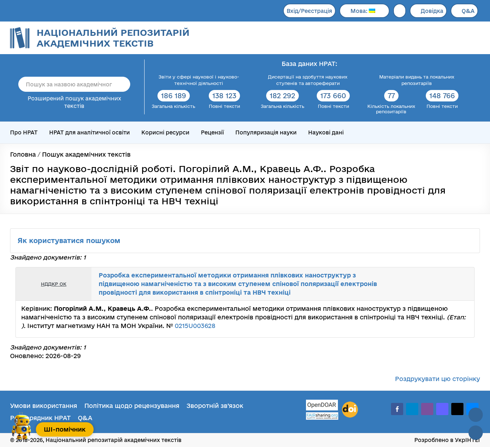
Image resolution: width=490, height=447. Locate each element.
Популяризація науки (266, 132)
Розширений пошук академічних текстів (74, 102)
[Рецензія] (455, 284)
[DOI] (350, 410)
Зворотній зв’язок (215, 405)
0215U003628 (195, 325)
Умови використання (43, 405)
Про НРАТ (24, 132)
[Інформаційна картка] (439, 284)
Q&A (468, 11)
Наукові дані (326, 132)
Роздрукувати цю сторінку (437, 378)
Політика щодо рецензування (131, 405)
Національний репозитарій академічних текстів (113, 37)
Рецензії (212, 132)
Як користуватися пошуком (70, 240)
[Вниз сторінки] (475, 432)
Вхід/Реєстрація (309, 11)
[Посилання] (447, 284)
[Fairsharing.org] (322, 416)
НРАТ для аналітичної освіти (89, 132)
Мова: (359, 11)
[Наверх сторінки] (475, 415)
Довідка (432, 11)
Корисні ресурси (165, 132)
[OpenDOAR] (322, 406)
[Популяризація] (463, 284)
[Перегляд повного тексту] (431, 284)
